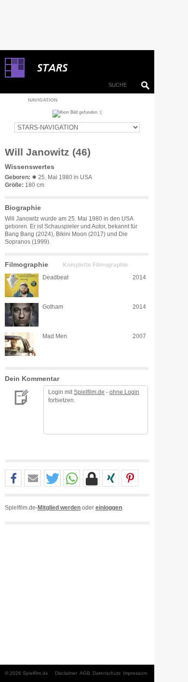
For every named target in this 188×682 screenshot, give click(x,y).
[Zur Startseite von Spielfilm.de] (15, 76)
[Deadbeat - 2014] (22, 285)
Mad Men (54, 336)
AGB (85, 673)
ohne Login (124, 392)
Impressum (135, 673)
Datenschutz (107, 673)
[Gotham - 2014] (22, 315)
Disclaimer (66, 673)
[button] (13, 478)
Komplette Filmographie (95, 265)
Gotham (52, 307)
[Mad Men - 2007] (22, 344)
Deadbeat (55, 277)
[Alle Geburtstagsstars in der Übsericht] (87, 68)
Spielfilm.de (89, 392)
